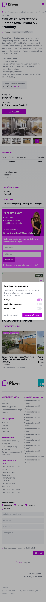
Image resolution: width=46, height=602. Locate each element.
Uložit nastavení (11, 315)
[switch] (39, 300)
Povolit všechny (32, 315)
